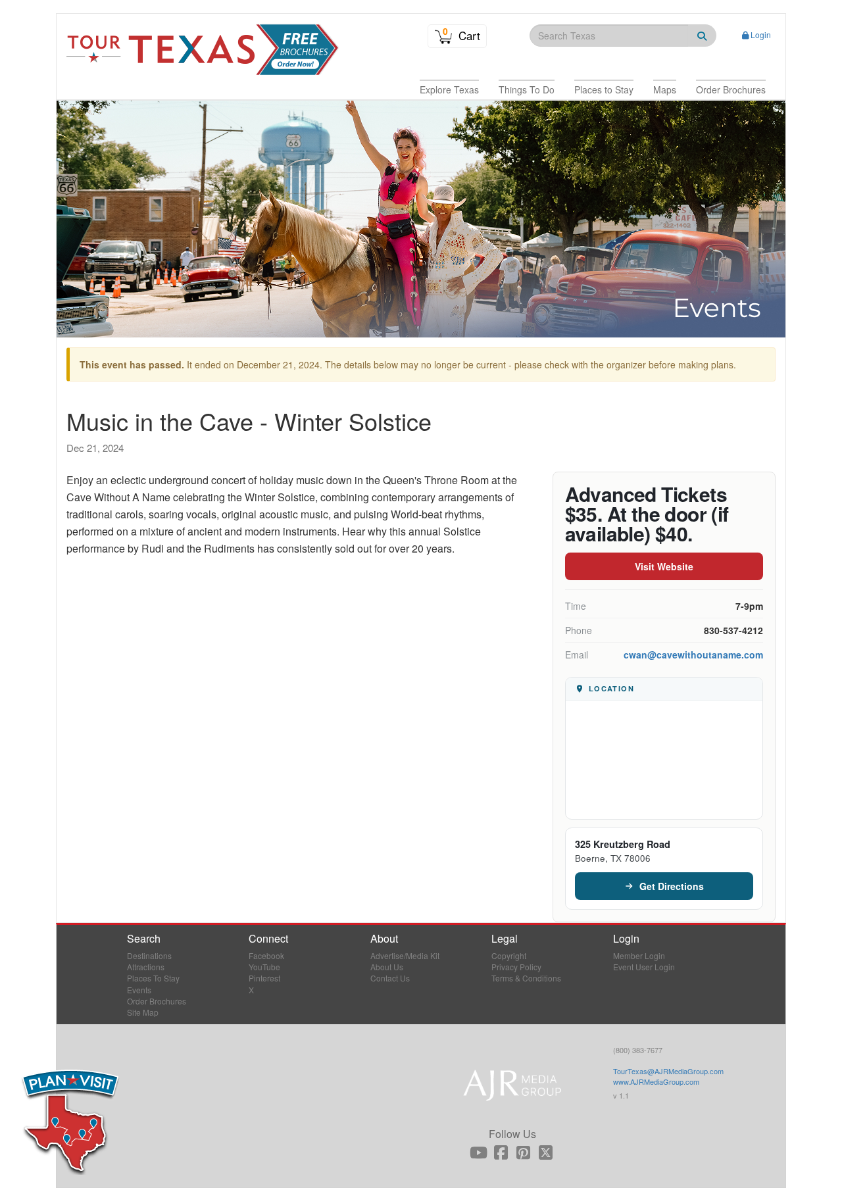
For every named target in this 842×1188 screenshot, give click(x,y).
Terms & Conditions (526, 977)
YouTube (264, 966)
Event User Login (644, 966)
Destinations (149, 955)
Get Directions (671, 886)
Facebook (266, 955)
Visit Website (664, 566)
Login (761, 34)
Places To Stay (153, 977)
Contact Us (390, 977)
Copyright (508, 955)
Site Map (143, 1012)
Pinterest (264, 977)
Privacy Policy (516, 966)
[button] (449, 89)
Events (139, 989)
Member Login (639, 955)
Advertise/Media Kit (404, 955)
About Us (386, 966)
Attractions (145, 966)
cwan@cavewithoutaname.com (693, 654)
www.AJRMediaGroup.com (656, 1081)
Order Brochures (156, 1000)
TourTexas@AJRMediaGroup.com (668, 1071)
